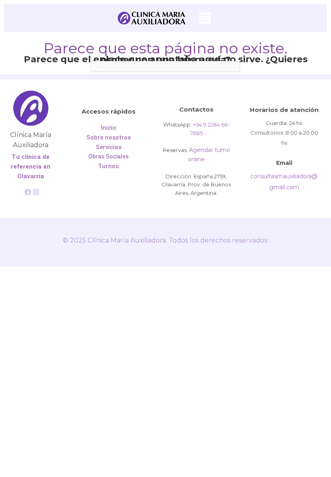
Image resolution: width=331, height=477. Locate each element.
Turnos (108, 166)
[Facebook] (28, 192)
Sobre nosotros (108, 137)
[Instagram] (36, 192)
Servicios (109, 147)
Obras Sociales (108, 156)
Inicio (108, 127)
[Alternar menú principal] (205, 18)
